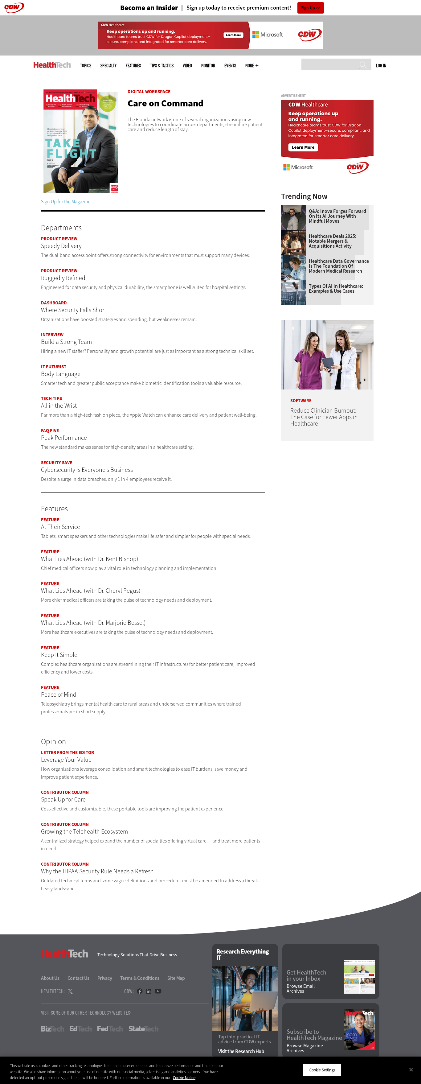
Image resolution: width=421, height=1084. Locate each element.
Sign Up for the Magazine (66, 201)
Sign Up (308, 8)
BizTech (52, 1029)
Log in (381, 65)
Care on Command (165, 103)
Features (133, 65)
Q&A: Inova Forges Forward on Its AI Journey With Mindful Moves (337, 216)
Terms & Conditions (140, 978)
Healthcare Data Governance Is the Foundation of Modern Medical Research (339, 266)
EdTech (81, 1029)
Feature (50, 520)
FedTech (110, 1029)
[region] (210, 1070)
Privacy (104, 978)
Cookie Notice (184, 1077)
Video (187, 65)
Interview (52, 335)
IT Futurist (53, 367)
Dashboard (54, 303)
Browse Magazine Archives (305, 1048)
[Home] (52, 65)
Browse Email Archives (301, 989)
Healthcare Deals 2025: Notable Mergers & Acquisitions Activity (332, 241)
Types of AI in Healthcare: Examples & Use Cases (336, 289)
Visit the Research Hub (241, 1051)
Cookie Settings (322, 1069)
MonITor (208, 65)
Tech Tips (51, 398)
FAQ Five (50, 430)
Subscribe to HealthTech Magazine (314, 1035)
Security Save (56, 463)
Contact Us (78, 978)
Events (230, 65)
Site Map (176, 978)
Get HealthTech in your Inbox (306, 976)
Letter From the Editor (67, 752)
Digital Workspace (149, 92)
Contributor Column (65, 792)
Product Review (59, 239)
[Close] (411, 1069)
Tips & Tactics (162, 65)
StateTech (143, 1029)
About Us (50, 978)
